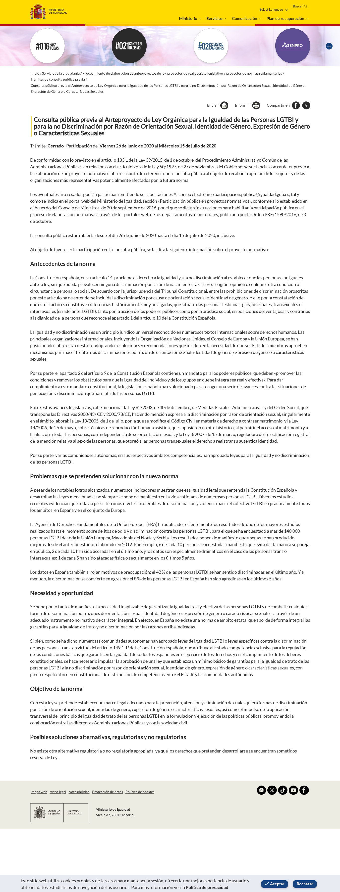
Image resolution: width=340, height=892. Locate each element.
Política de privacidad (207, 887)
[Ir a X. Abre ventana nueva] (272, 790)
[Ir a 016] (47, 45)
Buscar (298, 6)
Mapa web (39, 792)
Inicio (35, 73)
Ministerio (188, 19)
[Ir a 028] (211, 45)
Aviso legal (58, 792)
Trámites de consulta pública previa (58, 79)
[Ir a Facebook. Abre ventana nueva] (304, 790)
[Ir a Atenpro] (292, 45)
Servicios (215, 19)
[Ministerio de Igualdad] (48, 9)
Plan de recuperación (285, 19)
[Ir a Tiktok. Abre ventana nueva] (282, 790)
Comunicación (244, 19)
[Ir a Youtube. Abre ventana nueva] (293, 790)
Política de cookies (139, 792)
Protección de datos (107, 792)
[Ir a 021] (129, 45)
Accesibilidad (79, 792)
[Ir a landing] (329, 46)
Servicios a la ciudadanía (61, 73)
